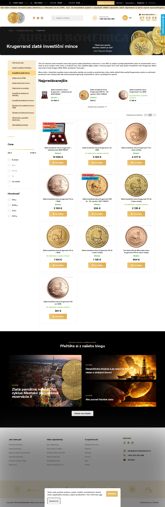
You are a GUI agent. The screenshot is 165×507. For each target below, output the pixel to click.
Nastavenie (53, 501)
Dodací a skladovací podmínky (19, 452)
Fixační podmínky (15, 449)
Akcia (13, 165)
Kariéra (87, 464)
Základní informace (92, 444)
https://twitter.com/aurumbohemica (38, 18)
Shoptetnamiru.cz (146, 502)
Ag (31, 3)
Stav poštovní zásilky (54, 449)
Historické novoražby (20, 88)
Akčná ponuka (18, 63)
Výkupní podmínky (53, 457)
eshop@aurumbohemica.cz (139, 451)
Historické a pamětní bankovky (20, 119)
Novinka (14, 171)
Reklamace (13, 464)
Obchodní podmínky (16, 457)
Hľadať (85, 18)
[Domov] (12, 30)
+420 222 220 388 (136, 455)
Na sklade (15, 160)
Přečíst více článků (82, 413)
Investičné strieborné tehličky (20, 94)
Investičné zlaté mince (21, 73)
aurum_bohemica (42, 18)
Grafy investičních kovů (55, 464)
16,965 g (15, 205)
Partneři (88, 457)
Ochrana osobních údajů (17, 461)
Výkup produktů (105, 3)
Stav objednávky (53, 444)
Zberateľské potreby (20, 125)
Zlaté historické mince (21, 83)
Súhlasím (112, 493)
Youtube (131, 460)
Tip (13, 176)
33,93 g (14, 216)
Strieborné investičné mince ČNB (23, 107)
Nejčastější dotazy (53, 461)
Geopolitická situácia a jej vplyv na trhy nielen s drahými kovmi (107, 370)
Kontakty (88, 452)
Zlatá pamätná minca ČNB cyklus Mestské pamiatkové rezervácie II (35, 392)
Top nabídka (16, 181)
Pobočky (88, 449)
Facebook (34, 18)
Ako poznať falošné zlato (100, 399)
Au (10, 3)
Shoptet (156, 502)
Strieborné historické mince (23, 113)
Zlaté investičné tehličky (21, 68)
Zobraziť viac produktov (96, 107)
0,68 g (14, 200)
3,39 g (14, 210)
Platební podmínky (15, 444)
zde (100, 495)
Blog (86, 461)
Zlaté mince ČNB (19, 78)
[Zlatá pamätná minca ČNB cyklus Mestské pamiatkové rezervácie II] (45, 380)
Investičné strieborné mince (23, 100)
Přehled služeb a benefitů (56, 452)
